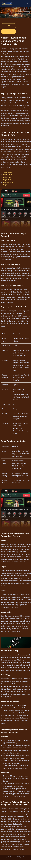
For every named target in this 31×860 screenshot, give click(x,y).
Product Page (7, 172)
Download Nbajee (9, 182)
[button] (2, 12)
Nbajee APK (7, 180)
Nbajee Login (7, 174)
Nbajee (5, 185)
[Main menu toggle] (27, 3)
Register (8, 31)
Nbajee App (7, 177)
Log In (9, 25)
